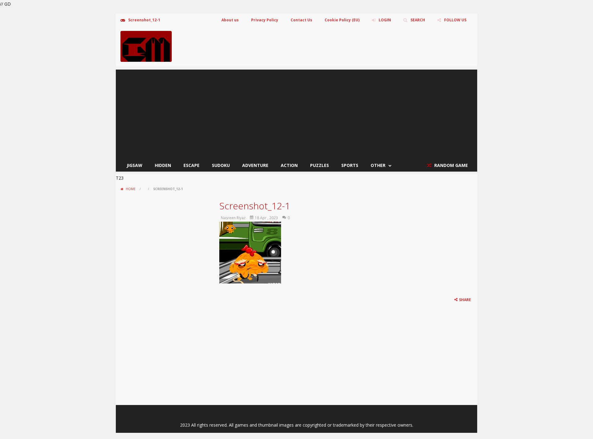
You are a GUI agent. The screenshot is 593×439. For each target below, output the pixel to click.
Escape (191, 165)
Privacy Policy (264, 20)
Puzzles (319, 165)
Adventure (255, 165)
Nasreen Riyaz (233, 217)
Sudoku (221, 165)
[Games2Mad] (146, 46)
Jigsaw (134, 165)
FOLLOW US (455, 20)
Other (378, 165)
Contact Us (301, 20)
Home (131, 189)
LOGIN (385, 20)
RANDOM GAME (450, 165)
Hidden (163, 165)
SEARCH (417, 20)
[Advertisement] (296, 113)
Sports (349, 165)
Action (289, 165)
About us (230, 20)
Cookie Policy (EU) (342, 20)
